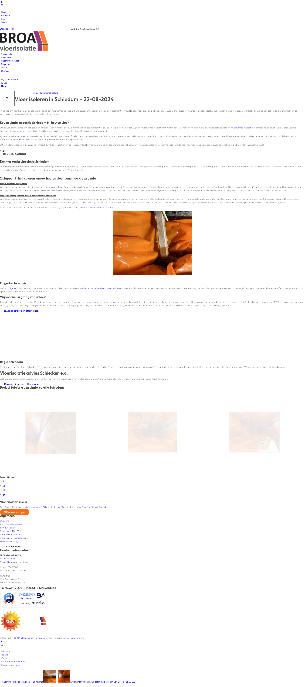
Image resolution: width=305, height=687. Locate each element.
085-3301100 (8, 28)
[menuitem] (153, 12)
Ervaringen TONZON (10, 531)
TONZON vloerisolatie (11, 524)
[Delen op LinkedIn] (4, 494)
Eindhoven (18, 507)
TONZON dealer (8, 527)
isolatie (162, 302)
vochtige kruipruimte (15, 288)
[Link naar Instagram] (2, 5)
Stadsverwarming (9, 541)
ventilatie (58, 187)
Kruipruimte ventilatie (11, 534)
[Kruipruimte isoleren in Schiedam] (152, 433)
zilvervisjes (100, 288)
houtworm (274, 136)
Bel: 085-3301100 (14, 154)
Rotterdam (75, 507)
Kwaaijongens (77, 638)
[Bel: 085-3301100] (3, 151)
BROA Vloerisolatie (23, 638)
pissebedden (113, 288)
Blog (3, 18)
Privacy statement (44, 638)
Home (4, 12)
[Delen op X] (4, 485)
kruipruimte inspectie (242, 127)
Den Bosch (5, 507)
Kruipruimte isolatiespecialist (14, 538)
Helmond (56, 507)
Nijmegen (29, 507)
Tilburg (46, 507)
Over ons (4, 521)
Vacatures (5, 15)
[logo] (24, 50)
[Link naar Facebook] (1, 1)
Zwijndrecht (105, 507)
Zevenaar (86, 507)
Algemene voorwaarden (13, 661)
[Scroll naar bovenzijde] (0, 685)
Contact (4, 22)
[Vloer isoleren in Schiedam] (51, 433)
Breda (65, 507)
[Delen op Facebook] (3, 481)
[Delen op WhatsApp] (4, 490)
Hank (95, 507)
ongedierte (18, 139)
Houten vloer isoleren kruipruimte (97, 207)
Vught (39, 507)
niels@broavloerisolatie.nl (15, 562)
